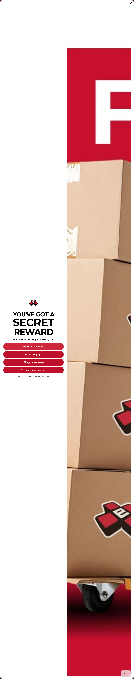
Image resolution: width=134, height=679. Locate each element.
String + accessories (33, 370)
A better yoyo (33, 354)
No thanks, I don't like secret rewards (33, 376)
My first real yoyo (33, 346)
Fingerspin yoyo (34, 362)
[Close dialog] (131, 3)
